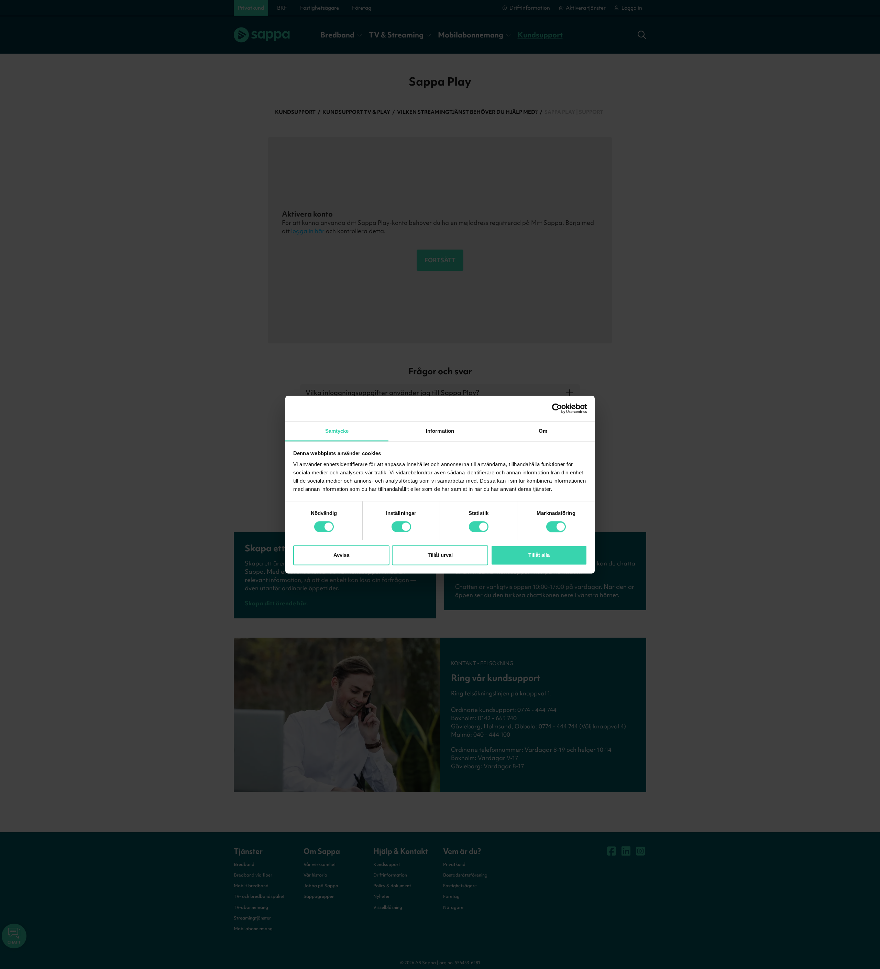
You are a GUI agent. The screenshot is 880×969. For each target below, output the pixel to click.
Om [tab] (543, 431)
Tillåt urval (440, 555)
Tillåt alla (539, 555)
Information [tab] (440, 431)
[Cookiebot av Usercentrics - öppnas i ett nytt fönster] (557, 408)
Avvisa (341, 555)
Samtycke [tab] (337, 431)
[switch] (401, 526)
